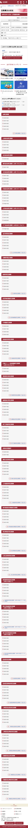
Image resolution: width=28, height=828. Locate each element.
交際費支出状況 (11, 5)
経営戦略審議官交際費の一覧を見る (18, 317)
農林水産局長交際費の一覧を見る (18, 478)
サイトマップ (19, 823)
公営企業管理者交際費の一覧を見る (18, 574)
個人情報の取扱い (18, 808)
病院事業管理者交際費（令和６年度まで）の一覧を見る (14, 601)
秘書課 (3, 50)
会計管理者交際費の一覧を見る (19, 252)
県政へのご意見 (18, 811)
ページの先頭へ (14, 805)
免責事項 (3, 811)
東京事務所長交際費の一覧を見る (18, 550)
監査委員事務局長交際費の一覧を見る (17, 702)
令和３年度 (6, 198)
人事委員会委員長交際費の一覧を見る (17, 726)
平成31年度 (6, 203)
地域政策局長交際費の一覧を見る (18, 358)
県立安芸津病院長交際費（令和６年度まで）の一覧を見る (14, 654)
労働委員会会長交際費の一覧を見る (18, 774)
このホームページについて (7, 808)
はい (24, 101)
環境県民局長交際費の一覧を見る (18, 395)
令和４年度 (6, 129)
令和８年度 (6, 118)
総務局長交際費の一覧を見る (19, 293)
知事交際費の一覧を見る (20, 133)
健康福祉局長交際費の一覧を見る (18, 419)
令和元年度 (6, 220)
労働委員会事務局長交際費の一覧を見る (17, 798)
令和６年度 (6, 123)
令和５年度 (6, 126)
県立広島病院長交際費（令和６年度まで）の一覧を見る (14, 627)
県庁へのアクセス (9, 823)
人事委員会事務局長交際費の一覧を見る (17, 750)
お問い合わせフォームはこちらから (12, 57)
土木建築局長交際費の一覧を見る (18, 502)
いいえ (13, 103)
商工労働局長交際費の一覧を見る (18, 443)
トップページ (3, 5)
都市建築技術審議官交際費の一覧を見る (17, 526)
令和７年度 (6, 120)
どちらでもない (6, 103)
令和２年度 (6, 200)
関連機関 (3, 814)
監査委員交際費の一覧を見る (19, 678)
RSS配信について (18, 814)
